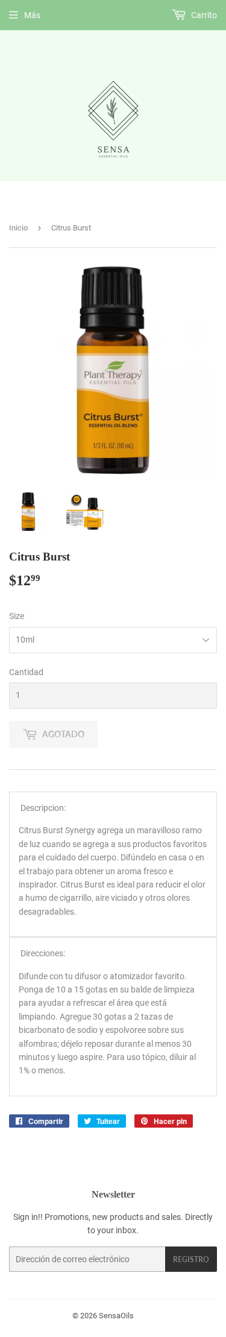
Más (32, 15)
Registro (191, 1259)
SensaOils (116, 1315)
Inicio (18, 227)
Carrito (203, 15)
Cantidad (26, 672)
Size (16, 616)
